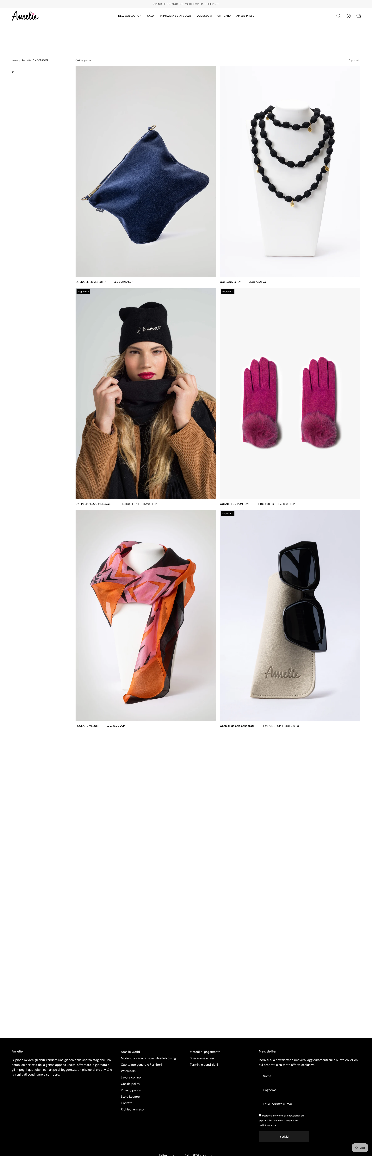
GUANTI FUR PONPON (234, 504)
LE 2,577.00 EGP (258, 282)
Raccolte (26, 60)
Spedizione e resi (202, 1058)
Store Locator (130, 1097)
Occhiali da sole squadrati (237, 726)
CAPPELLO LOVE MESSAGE (93, 504)
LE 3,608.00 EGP (123, 282)
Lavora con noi (131, 1077)
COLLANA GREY (230, 282)
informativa (269, 1125)
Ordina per (82, 60)
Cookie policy (130, 1084)
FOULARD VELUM (87, 726)
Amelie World (130, 1052)
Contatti (127, 1103)
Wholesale (128, 1071)
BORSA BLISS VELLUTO (91, 282)
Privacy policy (131, 1090)
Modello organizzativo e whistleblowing (148, 1058)
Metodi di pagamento (205, 1052)
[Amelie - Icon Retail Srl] (25, 16)
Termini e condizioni (204, 1065)
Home (15, 60)
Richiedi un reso (132, 1109)
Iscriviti (284, 1136)
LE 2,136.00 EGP (116, 726)
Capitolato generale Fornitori (141, 1065)
